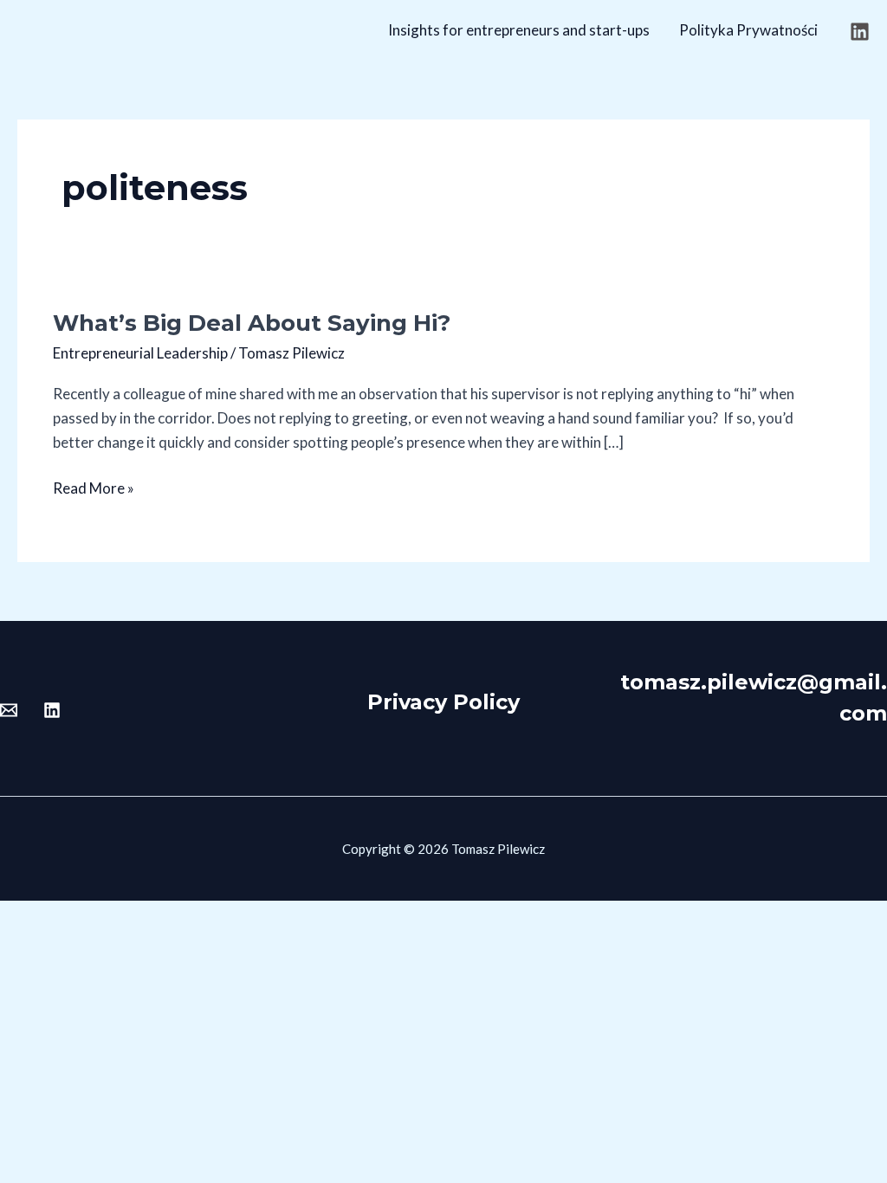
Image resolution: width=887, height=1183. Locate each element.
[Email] (8, 710)
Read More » (93, 486)
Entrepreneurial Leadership (140, 353)
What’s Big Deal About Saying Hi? (251, 323)
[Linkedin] (860, 32)
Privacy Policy (443, 701)
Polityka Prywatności (748, 30)
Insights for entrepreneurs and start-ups (519, 30)
